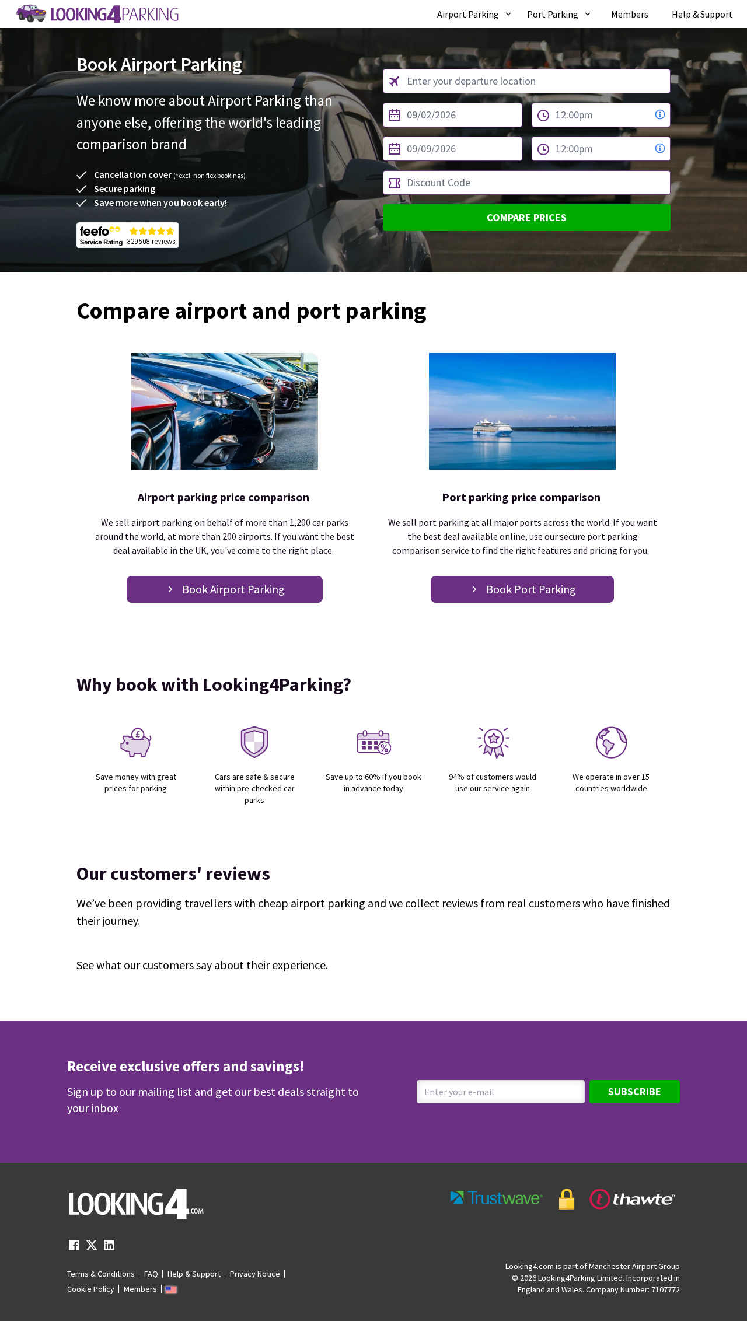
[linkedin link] (109, 1248)
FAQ (151, 1273)
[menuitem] (475, 14)
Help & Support (702, 14)
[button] (475, 14)
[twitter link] (92, 1248)
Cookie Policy (90, 1289)
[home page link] (96, 14)
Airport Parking (468, 14)
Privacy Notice (255, 1273)
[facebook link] (74, 1248)
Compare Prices (527, 217)
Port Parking (552, 14)
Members (629, 14)
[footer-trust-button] (563, 1199)
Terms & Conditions (101, 1273)
